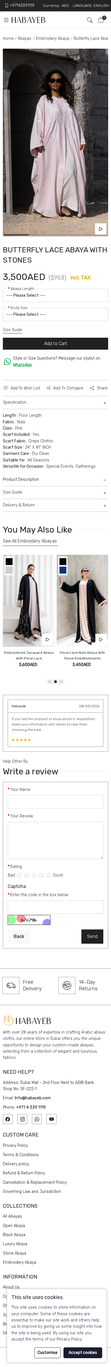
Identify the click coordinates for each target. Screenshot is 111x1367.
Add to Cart (55, 343)
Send (92, 936)
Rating (16, 866)
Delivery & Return (19, 505)
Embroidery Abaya (52, 38)
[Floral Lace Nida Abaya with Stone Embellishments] (82, 601)
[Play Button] (100, 229)
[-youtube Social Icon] (51, 1119)
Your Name (20, 789)
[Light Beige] (9, 570)
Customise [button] (47, 1352)
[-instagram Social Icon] (22, 1119)
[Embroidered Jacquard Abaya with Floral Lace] (29, 601)
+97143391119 (22, 5)
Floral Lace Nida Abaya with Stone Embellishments (82, 655)
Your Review (21, 816)
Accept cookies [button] (83, 1352)
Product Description (21, 479)
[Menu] (5, 20)
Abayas (24, 38)
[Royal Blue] (62, 570)
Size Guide (12, 329)
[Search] (87, 19)
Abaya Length (22, 288)
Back (19, 936)
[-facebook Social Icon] (8, 1119)
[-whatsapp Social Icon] (37, 1119)
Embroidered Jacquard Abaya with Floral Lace (29, 655)
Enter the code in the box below (39, 894)
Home (8, 38)
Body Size (19, 308)
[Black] (9, 560)
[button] (50, 681)
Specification (14, 402)
